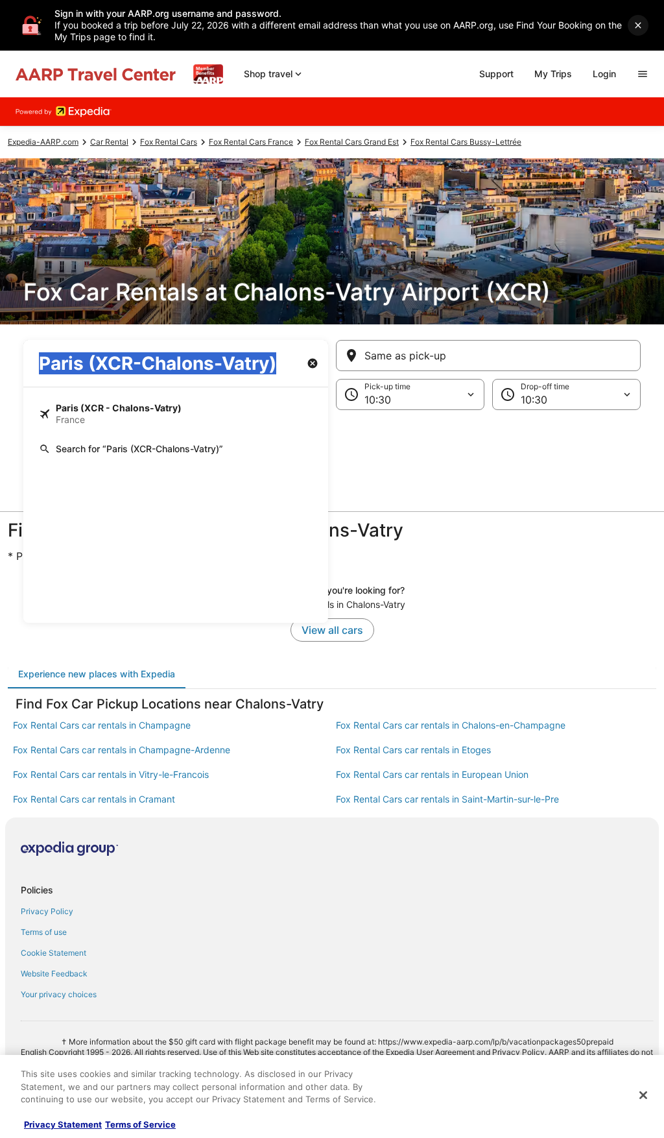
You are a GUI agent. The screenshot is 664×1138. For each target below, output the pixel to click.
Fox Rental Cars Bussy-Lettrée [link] (465, 142)
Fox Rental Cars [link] (168, 142)
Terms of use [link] (44, 932)
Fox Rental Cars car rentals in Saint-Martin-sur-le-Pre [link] (447, 799)
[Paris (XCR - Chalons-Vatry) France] (175, 413)
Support (496, 73)
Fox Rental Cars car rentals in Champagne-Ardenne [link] (121, 749)
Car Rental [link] (109, 142)
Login (604, 73)
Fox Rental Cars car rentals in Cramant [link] (94, 799)
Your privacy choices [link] (59, 994)
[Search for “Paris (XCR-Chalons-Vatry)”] (175, 449)
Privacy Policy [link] (47, 911)
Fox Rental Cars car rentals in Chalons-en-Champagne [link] (450, 725)
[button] (332, 433)
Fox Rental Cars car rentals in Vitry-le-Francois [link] (111, 774)
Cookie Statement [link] (53, 953)
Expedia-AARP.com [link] (43, 142)
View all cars (332, 629)
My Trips (553, 73)
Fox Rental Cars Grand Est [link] (352, 142)
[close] (638, 25)
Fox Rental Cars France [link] (251, 142)
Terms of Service (140, 1124)
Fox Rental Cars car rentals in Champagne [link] (102, 725)
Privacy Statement (63, 1124)
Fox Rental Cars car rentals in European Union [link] (432, 774)
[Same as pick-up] (488, 355)
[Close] (643, 1095)
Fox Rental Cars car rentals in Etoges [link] (413, 749)
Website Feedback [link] (54, 973)
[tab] (96, 674)
